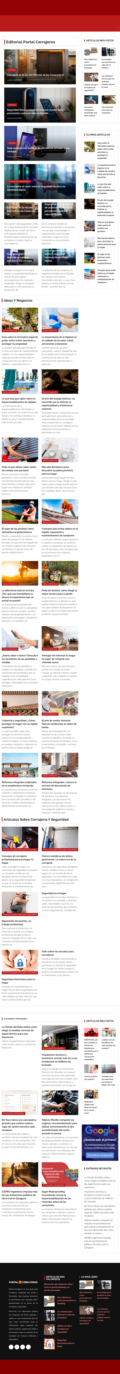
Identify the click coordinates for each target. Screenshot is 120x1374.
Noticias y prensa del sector (28, 19)
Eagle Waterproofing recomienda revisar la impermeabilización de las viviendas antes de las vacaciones (56, 1198)
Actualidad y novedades (19, 181)
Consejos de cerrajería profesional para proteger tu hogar (18, 859)
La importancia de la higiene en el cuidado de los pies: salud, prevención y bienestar (59, 340)
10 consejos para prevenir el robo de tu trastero (66, 1315)
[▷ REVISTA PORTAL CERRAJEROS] (23, 7)
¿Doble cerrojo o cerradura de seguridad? (91, 87)
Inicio (5, 19)
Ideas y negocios (10, 330)
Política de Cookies (93, 1366)
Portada (12, 70)
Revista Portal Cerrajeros (21, 1366)
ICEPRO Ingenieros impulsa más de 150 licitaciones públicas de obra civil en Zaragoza (20, 1195)
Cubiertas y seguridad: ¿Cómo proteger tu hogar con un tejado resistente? (20, 724)
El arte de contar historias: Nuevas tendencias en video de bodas (59, 724)
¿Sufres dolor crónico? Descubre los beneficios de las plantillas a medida (20, 659)
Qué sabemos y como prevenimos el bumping (66, 1300)
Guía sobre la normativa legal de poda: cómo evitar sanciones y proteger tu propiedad (20, 340)
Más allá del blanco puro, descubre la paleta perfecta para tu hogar (57, 470)
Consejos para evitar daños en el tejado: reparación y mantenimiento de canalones (60, 532)
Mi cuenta (94, 19)
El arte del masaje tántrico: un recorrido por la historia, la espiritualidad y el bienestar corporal (105, 207)
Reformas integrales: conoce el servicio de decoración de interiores (59, 785)
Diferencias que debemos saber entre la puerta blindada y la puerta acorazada (58, 1287)
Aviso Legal (80, 1366)
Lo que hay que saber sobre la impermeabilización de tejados (106, 188)
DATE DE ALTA (110, 19)
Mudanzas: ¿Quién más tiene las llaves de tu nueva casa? (90, 1107)
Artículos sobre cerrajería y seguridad (20, 850)
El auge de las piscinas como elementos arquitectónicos (104, 258)
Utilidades (53, 19)
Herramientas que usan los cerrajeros (107, 110)
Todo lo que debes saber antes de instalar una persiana (105, 226)
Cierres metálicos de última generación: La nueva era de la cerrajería (59, 859)
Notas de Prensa (75, 19)
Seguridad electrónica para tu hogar (65, 1343)
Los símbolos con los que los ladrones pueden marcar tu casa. (108, 81)
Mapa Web (70, 1366)
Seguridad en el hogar (54, 893)
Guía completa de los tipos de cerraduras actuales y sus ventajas (19, 257)
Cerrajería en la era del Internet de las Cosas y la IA (35, 75)
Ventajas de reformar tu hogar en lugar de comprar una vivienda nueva (58, 659)
